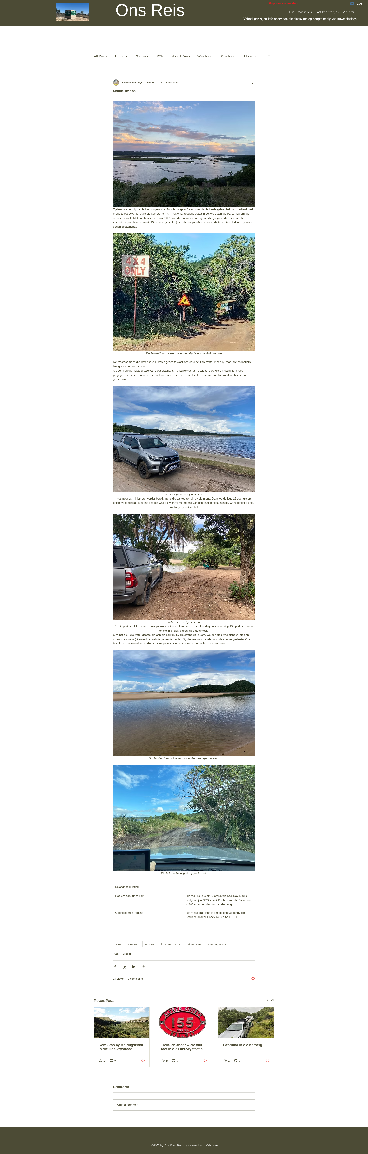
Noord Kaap (180, 56)
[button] (269, 56)
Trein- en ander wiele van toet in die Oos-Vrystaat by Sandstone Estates (183, 1047)
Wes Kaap (205, 56)
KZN (160, 56)
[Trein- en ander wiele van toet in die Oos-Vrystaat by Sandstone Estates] (184, 1022)
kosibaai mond (171, 944)
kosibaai (132, 944)
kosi (118, 944)
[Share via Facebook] (115, 967)
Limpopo (121, 56)
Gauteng (142, 56)
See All (270, 1000)
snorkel (150, 944)
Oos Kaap (228, 56)
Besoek (126, 953)
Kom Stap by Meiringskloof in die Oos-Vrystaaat (121, 1047)
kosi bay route (216, 944)
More (248, 56)
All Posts (100, 56)
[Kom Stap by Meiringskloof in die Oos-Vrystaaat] (122, 1022)
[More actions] (252, 82)
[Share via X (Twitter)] (124, 967)
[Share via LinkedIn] (134, 967)
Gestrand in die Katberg (242, 1045)
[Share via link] (143, 967)
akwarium (194, 944)
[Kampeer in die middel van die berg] (246, 1022)
